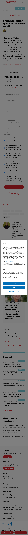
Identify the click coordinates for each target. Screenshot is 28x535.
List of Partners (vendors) (8, 278)
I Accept (14, 283)
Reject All (14, 287)
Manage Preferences (14, 291)
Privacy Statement (9, 261)
